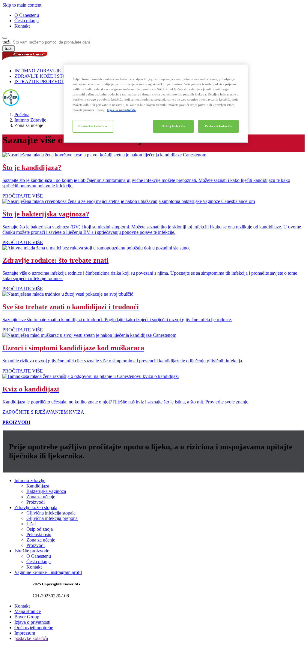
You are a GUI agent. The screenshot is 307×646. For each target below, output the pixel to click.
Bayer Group (26, 616)
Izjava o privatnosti (32, 622)
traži (6, 41)
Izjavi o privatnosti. (121, 110)
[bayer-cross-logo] (10, 104)
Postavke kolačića (92, 126)
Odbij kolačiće (173, 126)
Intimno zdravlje (29, 480)
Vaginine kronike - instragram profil (48, 572)
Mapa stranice (27, 611)
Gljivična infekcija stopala (51, 512)
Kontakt (22, 26)
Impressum (24, 632)
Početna (21, 114)
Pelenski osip (38, 534)
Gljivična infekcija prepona (52, 518)
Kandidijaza (37, 485)
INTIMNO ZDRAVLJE (37, 70)
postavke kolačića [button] (31, 638)
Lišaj (31, 523)
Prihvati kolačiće (218, 126)
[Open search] (4, 38)
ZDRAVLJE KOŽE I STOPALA (46, 76)
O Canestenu (26, 15)
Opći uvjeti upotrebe (33, 627)
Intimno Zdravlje (30, 119)
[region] (156, 104)
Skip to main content (21, 5)
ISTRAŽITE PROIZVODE (41, 81)
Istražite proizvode (31, 550)
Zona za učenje (40, 496)
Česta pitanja (26, 20)
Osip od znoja (39, 529)
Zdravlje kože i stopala (35, 507)
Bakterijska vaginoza (46, 491)
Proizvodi (35, 502)
